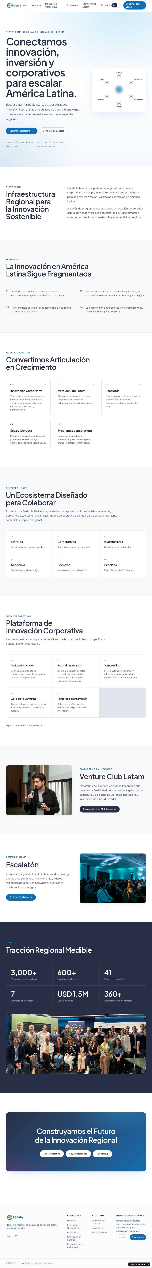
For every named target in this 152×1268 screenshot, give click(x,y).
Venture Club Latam (89, 5)
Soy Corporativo (51, 1153)
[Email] (15, 1236)
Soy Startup (102, 1153)
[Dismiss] (148, 1264)
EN (120, 5)
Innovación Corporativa (51, 5)
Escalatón (106, 5)
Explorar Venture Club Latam (98, 809)
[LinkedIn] (8, 1236)
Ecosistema (72, 5)
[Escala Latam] (14, 5)
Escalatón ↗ (98, 1228)
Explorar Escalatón (19, 897)
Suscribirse (138, 1237)
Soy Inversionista (78, 1153)
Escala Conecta (99, 1232)
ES (114, 5)
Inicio (24, 5)
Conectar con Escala (133, 5)
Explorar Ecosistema (20, 131)
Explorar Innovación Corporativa (22, 725)
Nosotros (36, 5)
